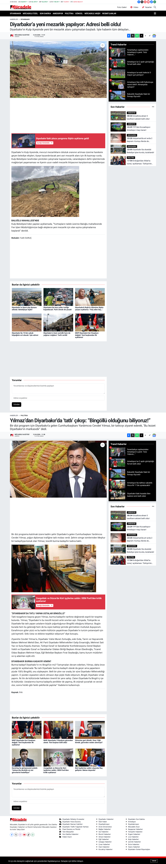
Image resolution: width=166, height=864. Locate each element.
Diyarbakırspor (133, 824)
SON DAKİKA (45, 13)
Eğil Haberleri (104, 839)
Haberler (14, 19)
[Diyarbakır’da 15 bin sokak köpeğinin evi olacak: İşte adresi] (27, 322)
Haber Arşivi (67, 837)
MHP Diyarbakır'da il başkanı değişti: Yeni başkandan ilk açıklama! (86, 335)
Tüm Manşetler (68, 832)
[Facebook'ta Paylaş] (128, 36)
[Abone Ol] (154, 35)
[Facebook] (12, 835)
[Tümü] (153, 107)
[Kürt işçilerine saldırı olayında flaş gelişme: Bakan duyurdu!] (90, 757)
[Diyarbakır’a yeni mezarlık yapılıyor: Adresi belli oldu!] (58, 69)
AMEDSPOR (58, 13)
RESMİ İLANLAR (109, 13)
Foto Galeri (122, 7)
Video (135, 7)
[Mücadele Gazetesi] (21, 7)
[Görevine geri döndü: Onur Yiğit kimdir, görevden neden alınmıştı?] (90, 730)
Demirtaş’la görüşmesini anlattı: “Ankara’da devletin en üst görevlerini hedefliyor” (25, 770)
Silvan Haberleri (104, 837)
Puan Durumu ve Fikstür (71, 829)
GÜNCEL (79, 13)
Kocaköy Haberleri (105, 849)
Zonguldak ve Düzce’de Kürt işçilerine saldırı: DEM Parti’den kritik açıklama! (56, 770)
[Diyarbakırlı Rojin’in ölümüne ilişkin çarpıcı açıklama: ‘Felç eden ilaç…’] (90, 297)
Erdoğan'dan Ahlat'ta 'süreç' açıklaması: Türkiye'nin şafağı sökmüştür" (139, 162)
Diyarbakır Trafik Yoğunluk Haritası (75, 827)
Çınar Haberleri (104, 844)
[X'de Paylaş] (133, 36)
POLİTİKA (69, 13)
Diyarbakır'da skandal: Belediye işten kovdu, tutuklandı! (140, 151)
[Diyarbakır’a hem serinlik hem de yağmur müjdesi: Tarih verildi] (58, 322)
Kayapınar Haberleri (135, 829)
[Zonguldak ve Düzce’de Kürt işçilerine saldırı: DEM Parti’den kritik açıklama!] (58, 757)
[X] (16, 835)
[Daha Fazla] (141, 36)
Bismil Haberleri (105, 834)
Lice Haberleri (133, 837)
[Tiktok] (28, 835)
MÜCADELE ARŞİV (92, 13)
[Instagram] (20, 835)
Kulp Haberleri (133, 839)
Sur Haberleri (103, 832)
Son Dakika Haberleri (70, 834)
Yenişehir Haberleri (135, 832)
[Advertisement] (58, 115)
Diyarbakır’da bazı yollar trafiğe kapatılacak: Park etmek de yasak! (57, 308)
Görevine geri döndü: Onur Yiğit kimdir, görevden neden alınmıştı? (89, 741)
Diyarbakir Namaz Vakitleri (72, 824)
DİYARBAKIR (15, 13)
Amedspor (132, 822)
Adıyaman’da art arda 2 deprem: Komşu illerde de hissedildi (139, 140)
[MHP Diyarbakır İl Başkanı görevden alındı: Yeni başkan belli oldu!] (58, 730)
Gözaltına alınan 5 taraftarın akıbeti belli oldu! (138, 117)
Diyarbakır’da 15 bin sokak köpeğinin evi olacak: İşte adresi (25, 334)
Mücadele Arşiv (134, 827)
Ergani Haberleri (134, 834)
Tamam (154, 861)
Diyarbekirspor (104, 824)
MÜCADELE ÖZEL (30, 13)
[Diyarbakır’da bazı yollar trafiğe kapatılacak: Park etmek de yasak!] (58, 297)
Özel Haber (103, 822)
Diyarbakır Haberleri (106, 819)
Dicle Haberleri (133, 844)
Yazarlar (148, 7)
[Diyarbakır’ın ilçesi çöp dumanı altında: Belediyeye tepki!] (27, 297)
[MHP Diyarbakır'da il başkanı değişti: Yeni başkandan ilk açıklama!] (90, 322)
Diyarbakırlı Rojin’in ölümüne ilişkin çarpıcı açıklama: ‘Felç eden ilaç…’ (89, 308)
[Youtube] (24, 835)
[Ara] (155, 7)
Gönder (16, 404)
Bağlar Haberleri (105, 829)
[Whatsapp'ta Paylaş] (137, 36)
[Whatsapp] (33, 835)
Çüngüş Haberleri (105, 842)
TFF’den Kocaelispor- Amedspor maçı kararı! (139, 128)
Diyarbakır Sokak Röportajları (139, 849)
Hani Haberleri (104, 847)
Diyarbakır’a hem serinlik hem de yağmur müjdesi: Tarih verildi (56, 334)
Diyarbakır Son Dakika (136, 819)
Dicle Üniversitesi (105, 827)
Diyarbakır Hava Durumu (71, 822)
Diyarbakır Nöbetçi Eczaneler (73, 819)
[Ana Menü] (155, 13)
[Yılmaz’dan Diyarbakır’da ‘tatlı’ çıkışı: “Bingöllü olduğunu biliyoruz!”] (58, 469)
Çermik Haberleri (134, 842)
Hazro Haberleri (134, 847)
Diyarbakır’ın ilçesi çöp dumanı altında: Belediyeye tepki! (24, 308)
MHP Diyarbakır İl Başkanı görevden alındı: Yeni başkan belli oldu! (58, 741)
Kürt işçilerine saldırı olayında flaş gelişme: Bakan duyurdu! (89, 769)
